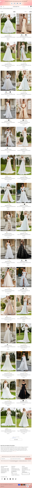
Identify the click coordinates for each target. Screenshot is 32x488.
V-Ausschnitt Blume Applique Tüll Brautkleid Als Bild (8, 347)
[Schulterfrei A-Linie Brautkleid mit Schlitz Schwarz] (23, 389)
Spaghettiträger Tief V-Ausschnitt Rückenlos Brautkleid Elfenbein (8, 66)
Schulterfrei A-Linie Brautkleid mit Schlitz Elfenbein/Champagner (24, 123)
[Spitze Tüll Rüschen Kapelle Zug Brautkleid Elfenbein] (23, 221)
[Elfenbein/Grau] (25, 120)
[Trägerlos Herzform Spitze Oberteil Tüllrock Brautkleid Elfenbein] (23, 417)
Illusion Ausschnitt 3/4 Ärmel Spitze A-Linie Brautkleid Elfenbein (24, 347)
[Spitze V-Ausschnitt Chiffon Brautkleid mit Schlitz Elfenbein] (23, 52)
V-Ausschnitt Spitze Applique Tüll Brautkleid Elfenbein (8, 263)
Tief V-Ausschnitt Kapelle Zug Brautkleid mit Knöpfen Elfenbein (23, 179)
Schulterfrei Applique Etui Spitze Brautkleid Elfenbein (23, 151)
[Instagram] (5, 479)
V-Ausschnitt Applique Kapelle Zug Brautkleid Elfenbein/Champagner (8, 179)
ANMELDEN (28, 458)
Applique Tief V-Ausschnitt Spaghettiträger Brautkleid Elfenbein (8, 291)
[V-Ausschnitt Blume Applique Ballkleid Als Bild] (23, 249)
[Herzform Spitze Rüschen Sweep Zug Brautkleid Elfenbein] (23, 81)
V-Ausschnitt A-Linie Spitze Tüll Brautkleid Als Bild (8, 150)
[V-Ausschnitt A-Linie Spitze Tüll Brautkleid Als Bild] (8, 137)
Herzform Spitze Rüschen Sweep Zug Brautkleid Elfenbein (24, 95)
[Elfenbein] (8, 34)
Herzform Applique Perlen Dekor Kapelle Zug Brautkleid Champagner (8, 319)
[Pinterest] (7, 479)
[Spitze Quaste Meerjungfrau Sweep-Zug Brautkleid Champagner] (8, 221)
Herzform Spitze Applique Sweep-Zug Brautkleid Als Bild (23, 38)
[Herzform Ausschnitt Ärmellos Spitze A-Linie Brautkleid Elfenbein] (23, 361)
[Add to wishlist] (14, 14)
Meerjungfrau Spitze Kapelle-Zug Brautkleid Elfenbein (8, 123)
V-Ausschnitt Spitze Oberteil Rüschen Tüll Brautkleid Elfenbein (8, 403)
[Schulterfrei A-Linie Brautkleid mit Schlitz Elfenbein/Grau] (23, 277)
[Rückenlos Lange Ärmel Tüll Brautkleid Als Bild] (8, 81)
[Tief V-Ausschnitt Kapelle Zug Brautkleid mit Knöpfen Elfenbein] (23, 165)
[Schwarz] (25, 34)
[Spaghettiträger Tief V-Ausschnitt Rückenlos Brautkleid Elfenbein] (8, 52)
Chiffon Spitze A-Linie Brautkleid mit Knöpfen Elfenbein (24, 319)
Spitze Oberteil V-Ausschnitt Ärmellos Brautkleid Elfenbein (8, 38)
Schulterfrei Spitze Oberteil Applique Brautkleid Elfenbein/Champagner (8, 431)
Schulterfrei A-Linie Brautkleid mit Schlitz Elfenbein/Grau (24, 291)
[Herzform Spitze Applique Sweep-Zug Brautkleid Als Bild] (23, 24)
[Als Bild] (21, 34)
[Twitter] (16, 479)
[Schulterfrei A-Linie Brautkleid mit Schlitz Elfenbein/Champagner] (23, 109)
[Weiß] (6, 34)
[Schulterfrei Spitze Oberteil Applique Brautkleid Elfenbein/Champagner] (8, 417)
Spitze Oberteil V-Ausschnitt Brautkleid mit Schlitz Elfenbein (8, 207)
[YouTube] (13, 479)
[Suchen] (3, 6)
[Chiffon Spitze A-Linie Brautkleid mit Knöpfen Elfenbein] (23, 305)
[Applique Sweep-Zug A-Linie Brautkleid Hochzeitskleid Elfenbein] (8, 361)
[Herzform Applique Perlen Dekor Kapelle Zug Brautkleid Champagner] (8, 305)
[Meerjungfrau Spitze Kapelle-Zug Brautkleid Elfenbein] (8, 109)
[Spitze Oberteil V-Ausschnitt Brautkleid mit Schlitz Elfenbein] (8, 193)
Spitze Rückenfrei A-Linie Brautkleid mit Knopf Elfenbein (24, 207)
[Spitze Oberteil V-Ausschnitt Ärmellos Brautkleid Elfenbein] (8, 24)
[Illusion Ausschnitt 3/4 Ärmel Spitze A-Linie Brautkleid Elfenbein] (23, 333)
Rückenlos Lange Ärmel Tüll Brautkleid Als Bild (8, 94)
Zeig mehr (16, 439)
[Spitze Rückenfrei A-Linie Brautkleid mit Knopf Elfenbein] (23, 193)
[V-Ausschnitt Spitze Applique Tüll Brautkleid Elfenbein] (8, 249)
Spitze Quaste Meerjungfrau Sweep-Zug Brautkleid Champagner (8, 235)
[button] (29, 11)
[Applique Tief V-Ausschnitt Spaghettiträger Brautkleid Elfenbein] (8, 277)
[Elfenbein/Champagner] (10, 120)
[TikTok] (10, 479)
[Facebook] (2, 479)
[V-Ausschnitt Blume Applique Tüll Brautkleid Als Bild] (8, 333)
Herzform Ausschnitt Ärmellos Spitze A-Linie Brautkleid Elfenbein (23, 375)
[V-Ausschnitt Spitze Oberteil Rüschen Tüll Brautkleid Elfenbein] (8, 389)
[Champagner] (9, 34)
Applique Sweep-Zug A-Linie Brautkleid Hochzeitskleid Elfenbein (8, 375)
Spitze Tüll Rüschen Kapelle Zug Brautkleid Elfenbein (23, 235)
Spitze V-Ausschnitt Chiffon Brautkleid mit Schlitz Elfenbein (24, 66)
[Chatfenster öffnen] (30, 486)
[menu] (1, 6)
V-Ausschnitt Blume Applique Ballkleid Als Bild (24, 262)
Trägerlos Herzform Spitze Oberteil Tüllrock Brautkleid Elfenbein (24, 431)
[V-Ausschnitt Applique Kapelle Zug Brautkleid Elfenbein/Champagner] (8, 165)
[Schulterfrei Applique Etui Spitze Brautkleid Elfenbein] (23, 137)
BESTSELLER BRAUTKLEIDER (7, 8)
